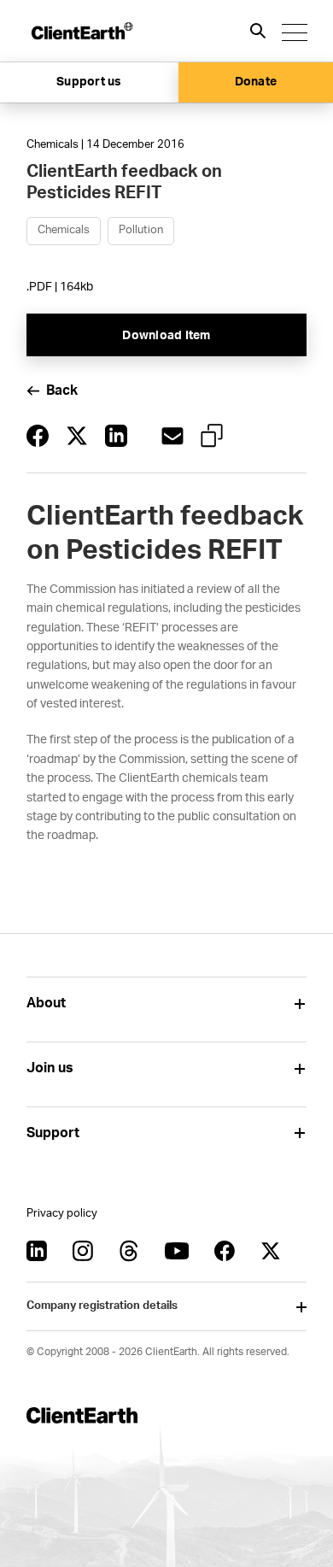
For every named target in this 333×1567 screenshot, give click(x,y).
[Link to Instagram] (83, 1251)
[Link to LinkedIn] (36, 1251)
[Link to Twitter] (270, 1251)
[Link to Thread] (129, 1251)
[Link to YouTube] (177, 1250)
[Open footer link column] (300, 1003)
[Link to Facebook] (224, 1251)
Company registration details (102, 1306)
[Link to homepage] (81, 30)
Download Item (166, 336)
